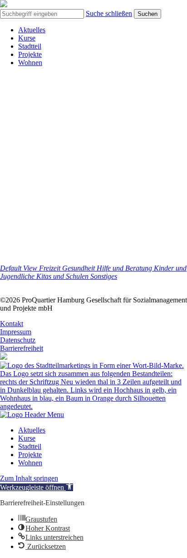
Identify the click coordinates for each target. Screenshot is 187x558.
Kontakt (11, 323)
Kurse (26, 38)
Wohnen (30, 62)
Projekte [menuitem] (30, 454)
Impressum (15, 332)
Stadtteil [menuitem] (29, 446)
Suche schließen (109, 13)
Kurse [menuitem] (26, 438)
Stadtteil (29, 46)
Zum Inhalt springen (29, 478)
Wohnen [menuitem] (30, 463)
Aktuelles (31, 30)
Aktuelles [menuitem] (31, 430)
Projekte (30, 54)
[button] (36, 487)
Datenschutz (17, 340)
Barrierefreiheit (21, 348)
